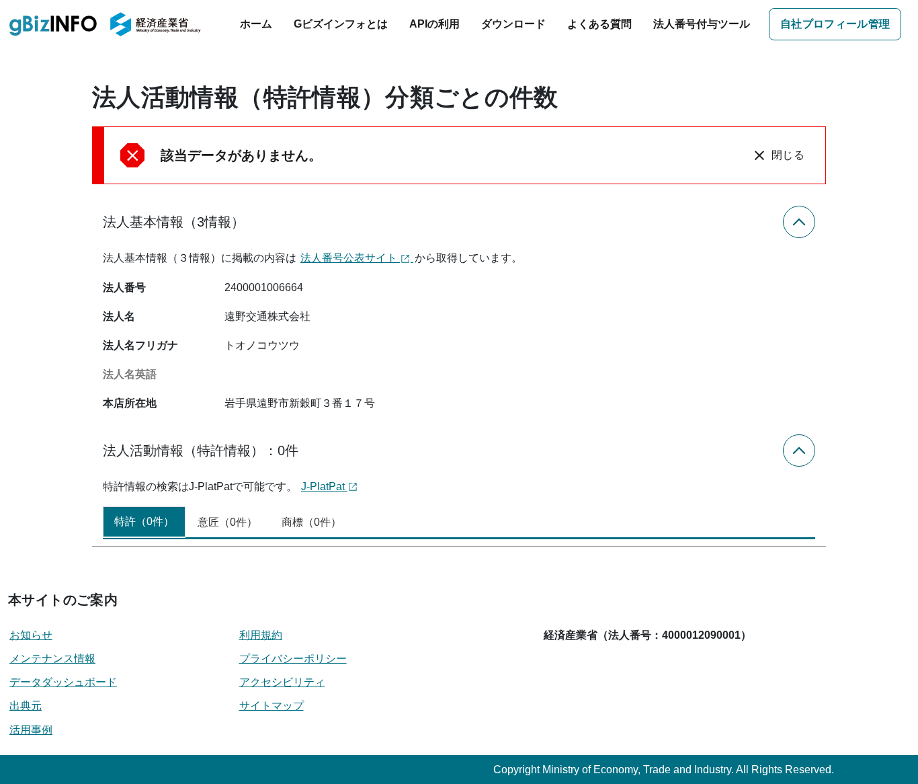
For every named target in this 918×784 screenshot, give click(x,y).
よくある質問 (599, 24)
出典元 (25, 705)
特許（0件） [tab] (144, 521)
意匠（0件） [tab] (227, 522)
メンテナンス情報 (52, 658)
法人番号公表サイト (350, 258)
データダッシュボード (63, 682)
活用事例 (30, 730)
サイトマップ (271, 705)
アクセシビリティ (282, 682)
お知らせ (30, 635)
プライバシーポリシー (293, 658)
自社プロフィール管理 (835, 24)
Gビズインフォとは (341, 24)
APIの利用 (434, 24)
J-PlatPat (324, 486)
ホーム (256, 24)
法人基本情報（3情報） (174, 221)
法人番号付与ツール (701, 24)
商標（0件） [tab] (311, 522)
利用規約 (260, 635)
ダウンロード (513, 24)
